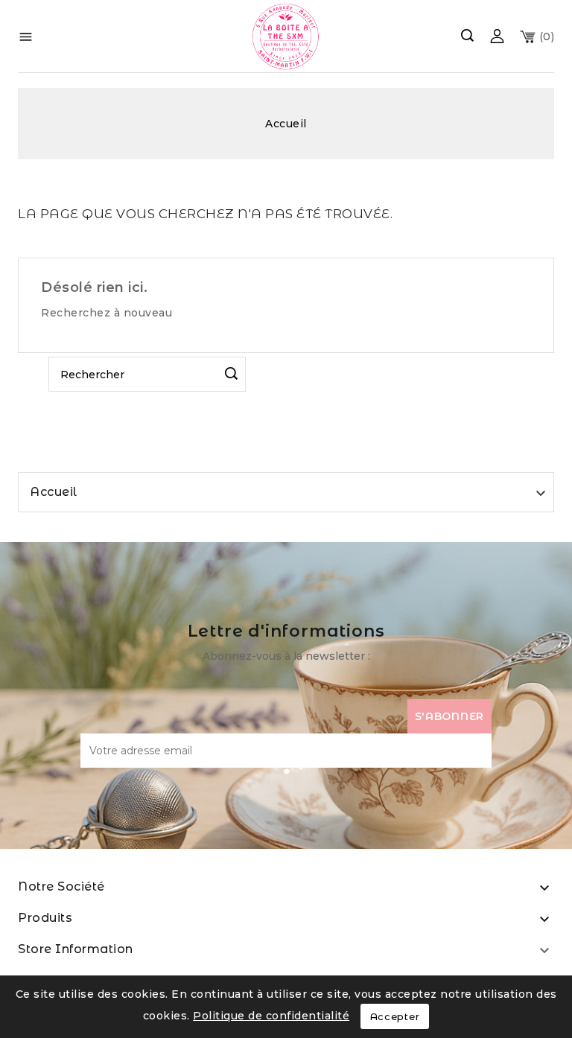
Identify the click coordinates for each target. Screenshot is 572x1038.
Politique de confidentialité (271, 1015)
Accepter (395, 1016)
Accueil (53, 492)
